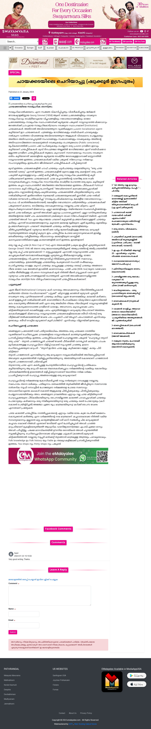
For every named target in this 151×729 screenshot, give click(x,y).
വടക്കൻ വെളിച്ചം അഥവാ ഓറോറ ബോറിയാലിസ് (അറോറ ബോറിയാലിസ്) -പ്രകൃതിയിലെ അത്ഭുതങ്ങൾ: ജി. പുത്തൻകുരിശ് (127, 315)
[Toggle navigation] (5, 48)
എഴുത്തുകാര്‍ (92, 48)
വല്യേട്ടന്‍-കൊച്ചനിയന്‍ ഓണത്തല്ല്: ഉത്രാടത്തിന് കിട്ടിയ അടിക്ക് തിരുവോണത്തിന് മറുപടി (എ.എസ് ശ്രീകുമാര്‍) (125, 202)
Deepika (7, 689)
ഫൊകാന (63, 48)
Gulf (40, 48)
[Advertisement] (58, 494)
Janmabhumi (9, 704)
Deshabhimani (10, 694)
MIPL (71, 724)
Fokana (56, 685)
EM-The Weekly (114, 42)
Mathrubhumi (9, 680)
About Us (72, 713)
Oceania (19, 48)
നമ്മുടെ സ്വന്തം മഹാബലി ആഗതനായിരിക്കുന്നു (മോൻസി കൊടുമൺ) (126, 344)
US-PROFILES (77, 48)
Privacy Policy (86, 713)
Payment (120, 48)
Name (11, 609)
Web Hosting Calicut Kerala (85, 724)
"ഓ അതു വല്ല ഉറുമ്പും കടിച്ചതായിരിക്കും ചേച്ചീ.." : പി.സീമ (126, 188)
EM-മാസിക (127, 42)
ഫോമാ (50, 48)
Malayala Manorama (12, 675)
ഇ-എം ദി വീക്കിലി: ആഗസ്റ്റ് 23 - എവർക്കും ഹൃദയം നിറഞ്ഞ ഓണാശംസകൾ (126, 253)
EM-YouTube (140, 42)
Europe (30, 48)
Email (10, 620)
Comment (12, 583)
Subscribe (144, 48)
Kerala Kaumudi (10, 685)
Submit (13, 632)
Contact (62, 713)
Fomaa (55, 689)
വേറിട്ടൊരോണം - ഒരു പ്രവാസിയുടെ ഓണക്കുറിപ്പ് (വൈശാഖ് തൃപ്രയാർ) (126, 293)
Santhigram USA (59, 675)
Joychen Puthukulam (61, 680)
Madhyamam (9, 699)
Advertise (131, 48)
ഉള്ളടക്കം (108, 48)
